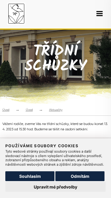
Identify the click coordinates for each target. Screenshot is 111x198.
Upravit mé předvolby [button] (55, 186)
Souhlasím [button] (30, 176)
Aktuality (55, 109)
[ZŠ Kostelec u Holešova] (16, 14)
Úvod (5, 109)
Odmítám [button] (80, 176)
